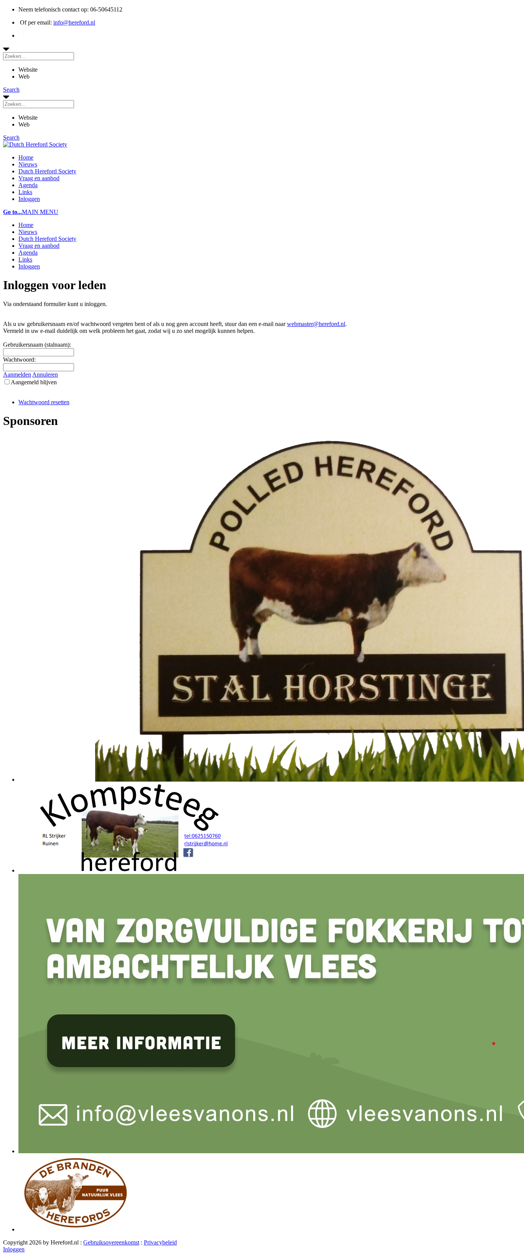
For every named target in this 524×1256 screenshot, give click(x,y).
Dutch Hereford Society (47, 171)
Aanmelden (17, 374)
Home (25, 157)
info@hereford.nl (74, 22)
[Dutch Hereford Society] (35, 144)
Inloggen (29, 199)
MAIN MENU (40, 212)
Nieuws (27, 164)
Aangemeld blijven (34, 382)
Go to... (12, 212)
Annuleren (45, 374)
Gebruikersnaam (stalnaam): (37, 344)
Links (25, 192)
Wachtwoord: (19, 359)
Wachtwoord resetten (43, 402)
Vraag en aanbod (38, 178)
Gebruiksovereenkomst (111, 1242)
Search (11, 89)
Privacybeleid (160, 1242)
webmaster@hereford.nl (316, 324)
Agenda (28, 185)
